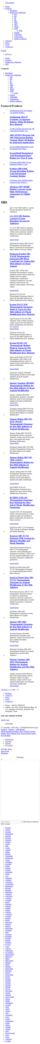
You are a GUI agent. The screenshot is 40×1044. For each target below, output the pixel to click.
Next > (6, 690)
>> (10, 690)
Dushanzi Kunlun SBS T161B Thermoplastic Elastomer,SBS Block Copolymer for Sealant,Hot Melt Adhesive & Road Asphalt (22, 260)
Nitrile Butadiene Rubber (9, 731)
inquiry (12, 240)
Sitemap (11, 729)
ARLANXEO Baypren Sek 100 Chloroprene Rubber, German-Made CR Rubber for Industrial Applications (22, 139)
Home (7, 6)
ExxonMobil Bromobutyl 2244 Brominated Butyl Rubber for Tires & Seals (21, 155)
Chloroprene (18, 37)
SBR (16, 23)
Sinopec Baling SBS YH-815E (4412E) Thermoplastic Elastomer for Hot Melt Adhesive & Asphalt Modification (21, 424)
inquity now (5, 720)
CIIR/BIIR (18, 35)
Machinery (13, 11)
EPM (20, 31)
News (7, 43)
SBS (15, 25)
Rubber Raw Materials (18, 13)
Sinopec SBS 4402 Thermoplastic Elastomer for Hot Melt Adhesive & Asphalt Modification (21, 625)
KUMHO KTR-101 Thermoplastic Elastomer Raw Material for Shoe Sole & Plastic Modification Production (22, 502)
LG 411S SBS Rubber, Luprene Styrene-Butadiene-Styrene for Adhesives (20, 220)
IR (15, 19)
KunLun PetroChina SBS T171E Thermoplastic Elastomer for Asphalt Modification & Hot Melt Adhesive (21, 582)
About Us (8, 41)
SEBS (16, 27)
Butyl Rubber (5, 736)
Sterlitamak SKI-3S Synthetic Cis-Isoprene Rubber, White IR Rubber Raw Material (22, 121)
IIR (15, 21)
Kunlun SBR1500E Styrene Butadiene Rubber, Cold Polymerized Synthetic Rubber (22, 172)
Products (8, 9)
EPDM (16, 33)
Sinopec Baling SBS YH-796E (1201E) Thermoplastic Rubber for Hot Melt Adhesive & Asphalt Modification (22, 462)
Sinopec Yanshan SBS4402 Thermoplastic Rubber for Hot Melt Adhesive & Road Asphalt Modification (22, 387)
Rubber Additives (20, 39)
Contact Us (9, 47)
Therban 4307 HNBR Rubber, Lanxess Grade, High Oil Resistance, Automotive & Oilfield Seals (21, 192)
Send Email (5, 751)
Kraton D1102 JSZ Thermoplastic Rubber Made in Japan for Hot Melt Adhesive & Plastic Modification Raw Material (22, 348)
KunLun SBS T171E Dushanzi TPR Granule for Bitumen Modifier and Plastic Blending (22, 539)
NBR (16, 29)
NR (15, 15)
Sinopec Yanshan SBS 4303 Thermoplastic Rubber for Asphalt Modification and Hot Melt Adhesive (22, 664)
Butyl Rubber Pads (13, 734)
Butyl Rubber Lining (28, 734)
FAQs (7, 45)
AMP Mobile (20, 729)
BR (15, 17)
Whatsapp (4, 753)
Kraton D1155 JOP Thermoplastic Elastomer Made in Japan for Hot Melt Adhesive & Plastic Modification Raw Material (22, 309)
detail (17, 240)
